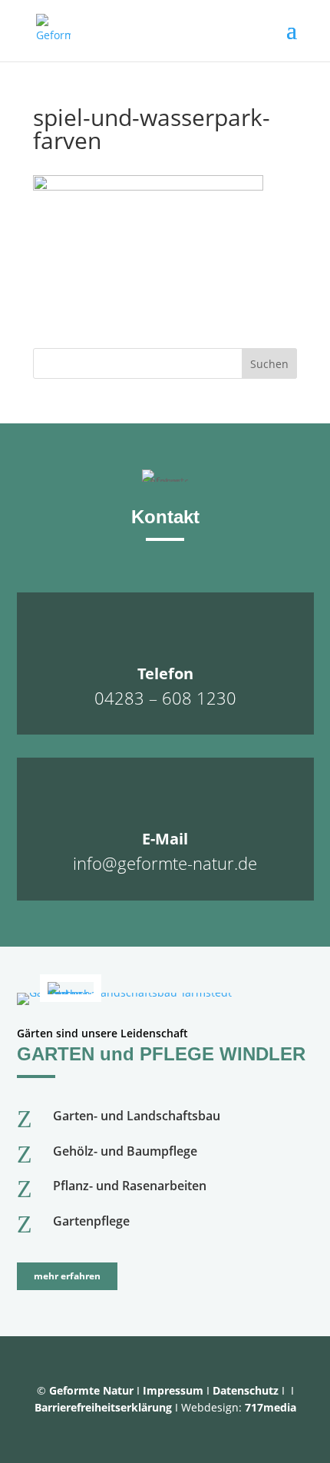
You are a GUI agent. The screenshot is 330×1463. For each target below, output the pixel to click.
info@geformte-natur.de (165, 862)
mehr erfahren (67, 1275)
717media (270, 1407)
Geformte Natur (91, 1390)
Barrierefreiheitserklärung (103, 1407)
